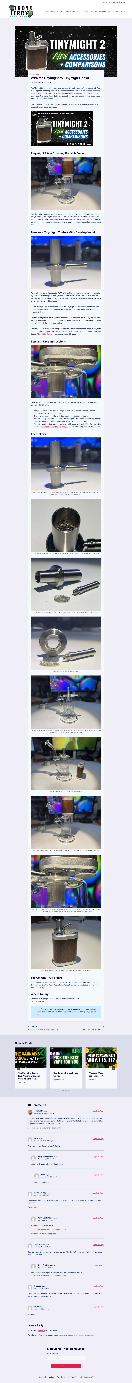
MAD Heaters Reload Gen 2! (93, 1028)
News (47, 11)
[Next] (113, 1068)
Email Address (52, 1353)
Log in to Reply (98, 1111)
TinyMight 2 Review (44, 334)
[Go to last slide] (18, 1068)
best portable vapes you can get (55, 427)
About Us (55, 11)
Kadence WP (89, 1377)
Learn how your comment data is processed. (76, 1335)
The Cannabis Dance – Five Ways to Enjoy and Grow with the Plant (29, 1076)
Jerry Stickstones (45, 1157)
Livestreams (35, 74)
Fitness (37, 1286)
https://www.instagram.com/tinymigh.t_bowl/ (48, 1230)
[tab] (62, 1090)
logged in (41, 1331)
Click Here (35, 1001)
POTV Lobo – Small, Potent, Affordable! (43, 1028)
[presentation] (30, 1057)
